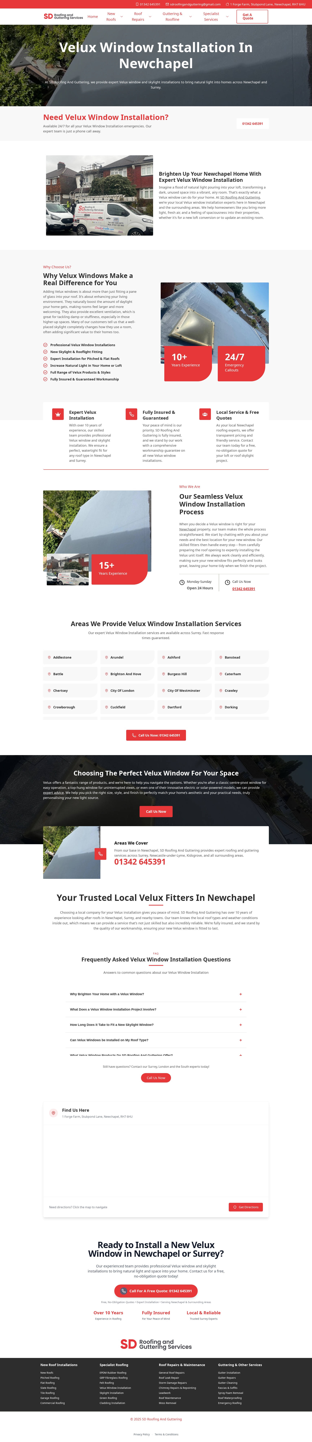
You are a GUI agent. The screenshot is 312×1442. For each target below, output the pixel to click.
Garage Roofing (49, 1398)
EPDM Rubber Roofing (113, 1372)
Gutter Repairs (227, 1377)
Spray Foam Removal (230, 1393)
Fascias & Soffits (227, 1388)
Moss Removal (167, 1403)
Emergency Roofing (230, 1403)
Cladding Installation (112, 1403)
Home (93, 16)
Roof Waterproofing (230, 1398)
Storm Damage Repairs (173, 1382)
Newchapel (187, 529)
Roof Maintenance (170, 1398)
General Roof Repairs (172, 1372)
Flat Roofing (47, 1382)
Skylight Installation (112, 1393)
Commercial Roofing (52, 1403)
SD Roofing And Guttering (240, 197)
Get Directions (249, 1207)
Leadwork (164, 1393)
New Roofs (111, 16)
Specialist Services (211, 16)
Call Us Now (156, 811)
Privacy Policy (142, 1434)
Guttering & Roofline (172, 16)
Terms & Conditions (166, 1434)
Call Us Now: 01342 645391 (159, 735)
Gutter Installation (229, 1372)
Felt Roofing (107, 1382)
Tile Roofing (47, 1393)
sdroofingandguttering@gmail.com (195, 4)
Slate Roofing (48, 1388)
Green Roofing (108, 1398)
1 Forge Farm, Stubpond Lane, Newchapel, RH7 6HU (267, 4)
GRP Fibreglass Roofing (114, 1377)
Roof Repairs (138, 16)
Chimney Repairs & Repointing (177, 1388)
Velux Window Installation (115, 1388)
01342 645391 (150, 4)
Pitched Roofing (49, 1377)
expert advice (53, 792)
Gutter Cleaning (227, 1382)
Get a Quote (248, 16)
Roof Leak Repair (169, 1377)
